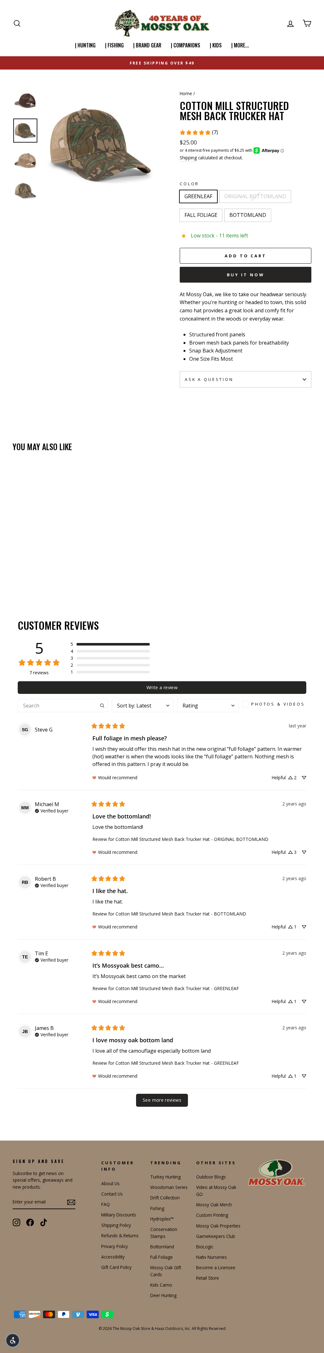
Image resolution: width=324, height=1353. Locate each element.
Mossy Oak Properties (218, 1226)
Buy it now (246, 275)
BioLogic (204, 1247)
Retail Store (207, 1278)
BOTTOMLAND (247, 214)
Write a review (162, 687)
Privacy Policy (114, 1246)
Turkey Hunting (165, 1177)
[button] (110, 644)
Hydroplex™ (162, 1219)
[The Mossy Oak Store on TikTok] (43, 1222)
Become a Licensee (215, 1267)
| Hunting (85, 45)
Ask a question (209, 379)
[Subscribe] (71, 1202)
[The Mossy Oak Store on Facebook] (30, 1222)
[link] (198, 132)
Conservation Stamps (163, 1232)
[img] (51, 810)
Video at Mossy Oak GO (216, 1190)
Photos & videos (278, 704)
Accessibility (113, 1257)
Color (189, 184)
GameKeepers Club (215, 1236)
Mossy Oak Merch (214, 1205)
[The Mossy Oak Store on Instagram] (16, 1222)
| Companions (185, 45)
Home (186, 93)
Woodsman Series (169, 1187)
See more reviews (162, 1100)
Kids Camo (161, 1285)
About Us (110, 1183)
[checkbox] (274, 704)
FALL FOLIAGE (200, 214)
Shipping (188, 158)
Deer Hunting (163, 1295)
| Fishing (114, 45)
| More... (240, 45)
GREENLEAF (198, 196)
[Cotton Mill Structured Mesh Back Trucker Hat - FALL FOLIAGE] (34, 572)
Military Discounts (118, 1215)
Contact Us (112, 1194)
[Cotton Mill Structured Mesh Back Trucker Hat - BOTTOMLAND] (43, 572)
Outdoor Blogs (211, 1177)
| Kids (216, 45)
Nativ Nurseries (211, 1257)
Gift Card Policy (116, 1267)
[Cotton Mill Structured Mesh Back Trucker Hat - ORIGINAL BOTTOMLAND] (25, 572)
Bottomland (162, 1247)
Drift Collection (165, 1198)
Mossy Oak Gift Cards (165, 1270)
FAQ (105, 1204)
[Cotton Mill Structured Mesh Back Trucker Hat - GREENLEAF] (17, 572)
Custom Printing (212, 1215)
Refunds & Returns (120, 1236)
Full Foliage (161, 1257)
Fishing (157, 1208)
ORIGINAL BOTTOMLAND (255, 196)
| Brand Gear (147, 45)
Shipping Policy (116, 1225)
